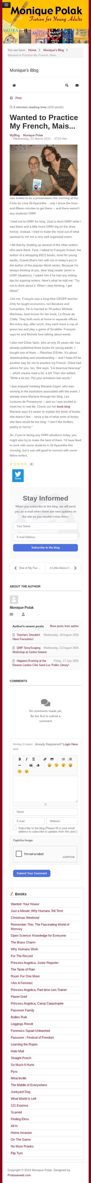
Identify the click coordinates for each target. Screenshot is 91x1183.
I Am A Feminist (21, 983)
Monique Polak (33, 135)
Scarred (16, 1112)
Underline (33, 759)
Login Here (70, 744)
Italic (26, 759)
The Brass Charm (23, 942)
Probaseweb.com (19, 1175)
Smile (56, 765)
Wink (26, 771)
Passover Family (22, 1010)
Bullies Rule (19, 1017)
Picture (52, 759)
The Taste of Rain (23, 969)
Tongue (70, 765)
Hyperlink (45, 759)
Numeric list (70, 759)
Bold (19, 759)
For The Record (22, 956)
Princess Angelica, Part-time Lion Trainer (39, 990)
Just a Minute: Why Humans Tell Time (37, 911)
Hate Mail (17, 1051)
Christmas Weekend (25, 917)
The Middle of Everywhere (29, 1085)
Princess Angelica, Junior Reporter (35, 963)
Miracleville (18, 1078)
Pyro (14, 1071)
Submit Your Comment (32, 873)
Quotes (31, 765)
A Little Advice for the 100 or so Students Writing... (65, 568)
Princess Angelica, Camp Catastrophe (37, 1003)
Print (18, 98)
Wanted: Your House (25, 904)
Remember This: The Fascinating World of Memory (40, 927)
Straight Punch (21, 1058)
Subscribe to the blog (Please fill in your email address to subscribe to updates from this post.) (47, 830)
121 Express (19, 1105)
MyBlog (15, 135)
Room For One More (25, 976)
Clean (38, 765)
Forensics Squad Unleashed (30, 1030)
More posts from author (64, 626)
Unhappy (19, 771)
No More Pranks (22, 1146)
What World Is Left (23, 1098)
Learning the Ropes (24, 1044)
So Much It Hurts (22, 1065)
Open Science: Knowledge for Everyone (38, 935)
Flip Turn (17, 1153)
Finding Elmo (20, 1119)
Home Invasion (21, 1132)
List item (19, 765)
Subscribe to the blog (45, 547)
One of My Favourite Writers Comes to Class (32, 568)
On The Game (21, 1139)
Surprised (63, 765)
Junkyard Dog (20, 1092)
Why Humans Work (24, 949)
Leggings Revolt (22, 1024)
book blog (63, 406)
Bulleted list (63, 759)
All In (14, 1126)
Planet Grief (19, 996)
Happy (49, 765)
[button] (67, 85)
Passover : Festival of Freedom (32, 1037)
